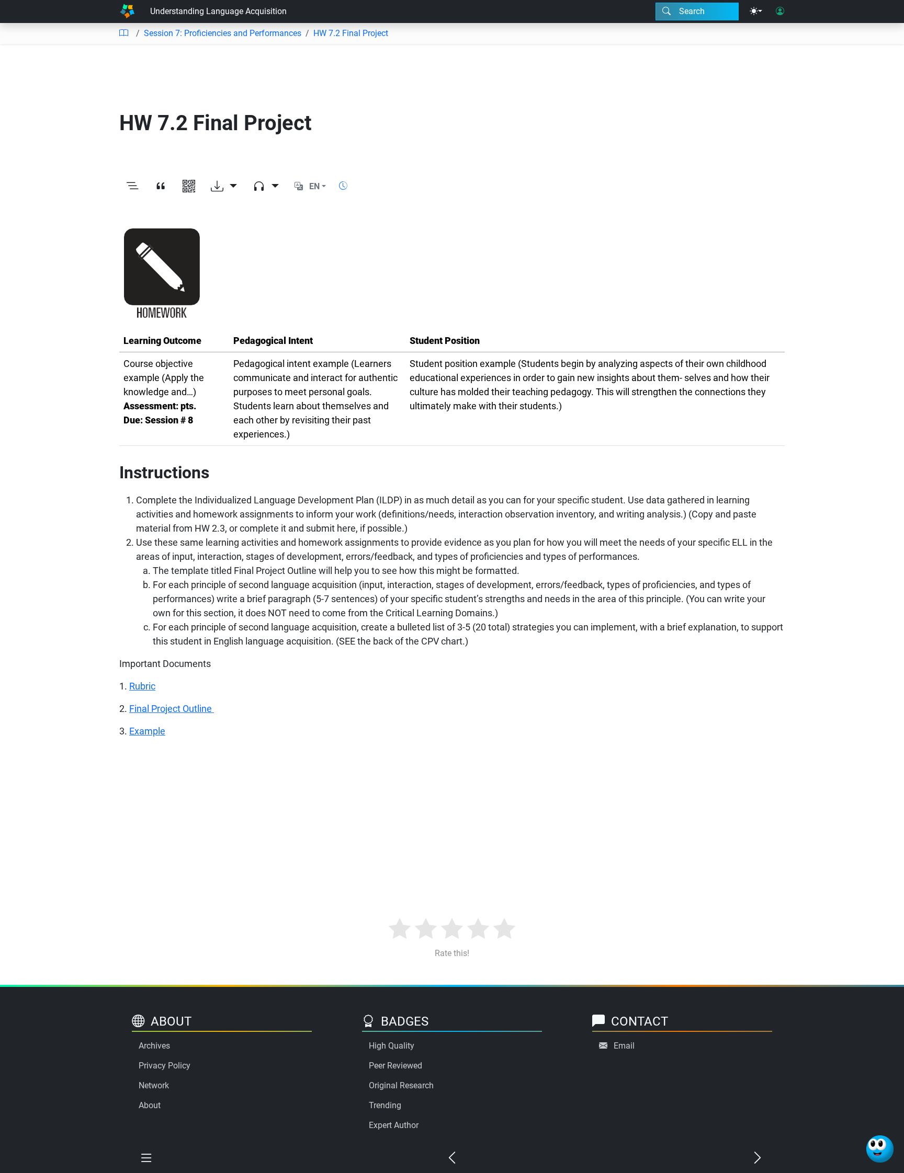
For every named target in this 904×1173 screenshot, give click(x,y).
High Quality (391, 1046)
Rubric (142, 686)
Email (624, 1046)
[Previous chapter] (452, 1158)
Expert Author (394, 1125)
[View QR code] (189, 187)
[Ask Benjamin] (880, 1149)
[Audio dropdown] (266, 187)
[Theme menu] (756, 11)
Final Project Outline (171, 708)
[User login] (780, 11)
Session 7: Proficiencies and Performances (222, 33)
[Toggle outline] (132, 187)
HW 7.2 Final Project (350, 33)
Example (147, 731)
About (150, 1105)
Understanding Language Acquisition (218, 11)
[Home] (127, 11)
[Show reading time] (343, 186)
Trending (385, 1105)
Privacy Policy (164, 1066)
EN (314, 186)
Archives (154, 1046)
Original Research (401, 1085)
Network (154, 1085)
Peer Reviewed (395, 1066)
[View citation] (161, 187)
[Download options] (224, 187)
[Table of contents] (123, 33)
